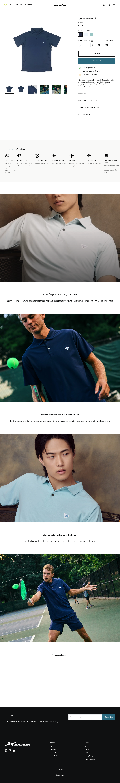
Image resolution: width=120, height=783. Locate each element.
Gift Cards (88, 753)
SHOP (12, 5)
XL (99, 45)
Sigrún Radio (54, 756)
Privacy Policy (89, 756)
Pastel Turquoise (91, 34)
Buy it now (97, 61)
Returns (87, 749)
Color (84, 30)
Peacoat (80, 34)
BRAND (19, 5)
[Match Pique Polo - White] (9, 690)
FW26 (6, 5)
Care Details (84, 114)
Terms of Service (90, 759)
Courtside (53, 753)
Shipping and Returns (88, 107)
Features (82, 93)
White (86, 34)
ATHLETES (28, 5)
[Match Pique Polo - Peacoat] (6, 690)
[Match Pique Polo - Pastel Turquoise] (12, 690)
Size (84, 40)
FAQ (86, 746)
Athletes (52, 749)
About (52, 746)
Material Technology (88, 100)
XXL (106, 45)
